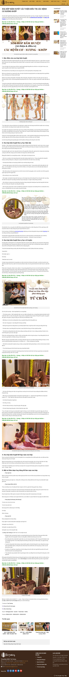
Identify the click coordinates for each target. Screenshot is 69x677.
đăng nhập (10, 644)
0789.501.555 (9, 614)
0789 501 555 (9, 662)
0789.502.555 (16, 614)
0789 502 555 (16, 662)
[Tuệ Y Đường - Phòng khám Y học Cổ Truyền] (9, 3)
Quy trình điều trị (40, 662)
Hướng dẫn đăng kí (41, 659)
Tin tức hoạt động (41, 666)
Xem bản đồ (25, 661)
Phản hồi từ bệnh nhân (42, 664)
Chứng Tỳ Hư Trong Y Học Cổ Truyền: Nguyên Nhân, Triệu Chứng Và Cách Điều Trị (63, 34)
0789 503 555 (22, 662)
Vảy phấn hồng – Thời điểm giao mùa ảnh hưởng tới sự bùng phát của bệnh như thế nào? (63, 23)
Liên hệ (63, 4)
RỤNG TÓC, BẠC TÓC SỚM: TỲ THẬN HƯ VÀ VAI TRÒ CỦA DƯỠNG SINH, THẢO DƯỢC (63, 54)
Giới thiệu (32, 1)
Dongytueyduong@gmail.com (11, 666)
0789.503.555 (23, 614)
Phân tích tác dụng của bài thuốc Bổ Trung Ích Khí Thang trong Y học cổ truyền (63, 43)
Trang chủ (25, 1)
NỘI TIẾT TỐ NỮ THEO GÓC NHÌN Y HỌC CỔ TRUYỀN (63, 12)
